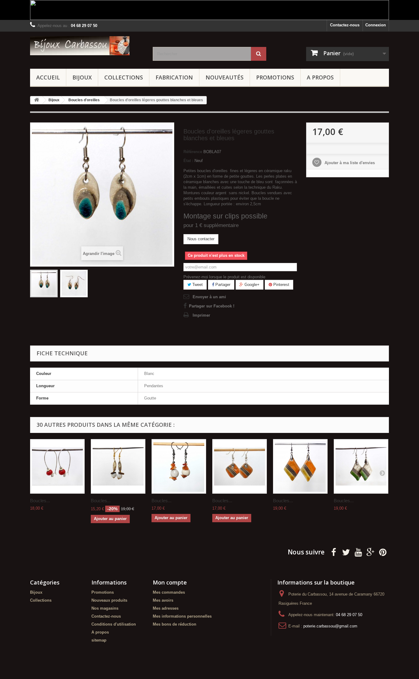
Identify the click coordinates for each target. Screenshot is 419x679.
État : (188, 160)
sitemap (98, 640)
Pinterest (280, 284)
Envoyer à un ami (209, 297)
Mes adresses (166, 608)
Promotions (275, 77)
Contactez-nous (344, 25)
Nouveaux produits (109, 600)
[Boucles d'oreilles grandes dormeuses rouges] (57, 466)
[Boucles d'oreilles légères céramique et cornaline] (179, 466)
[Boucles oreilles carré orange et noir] (239, 466)
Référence (192, 151)
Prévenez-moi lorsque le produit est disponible (224, 277)
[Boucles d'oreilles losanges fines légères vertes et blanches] (361, 466)
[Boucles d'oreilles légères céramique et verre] (118, 466)
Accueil (48, 77)
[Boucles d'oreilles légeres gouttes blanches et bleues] (43, 283)
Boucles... (40, 500)
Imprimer (201, 315)
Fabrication (174, 77)
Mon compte (170, 582)
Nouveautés (225, 77)
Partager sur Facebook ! (211, 306)
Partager (222, 284)
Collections (123, 77)
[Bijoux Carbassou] (87, 45)
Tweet (197, 284)
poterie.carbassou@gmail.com (330, 626)
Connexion (375, 25)
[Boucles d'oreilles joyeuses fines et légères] (300, 466)
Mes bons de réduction (174, 624)
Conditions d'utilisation (113, 624)
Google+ (251, 284)
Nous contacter (200, 239)
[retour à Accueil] (36, 100)
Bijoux (82, 77)
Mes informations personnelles (182, 616)
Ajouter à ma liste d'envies (349, 162)
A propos (320, 77)
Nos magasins (104, 608)
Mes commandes (169, 592)
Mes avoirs (163, 600)
